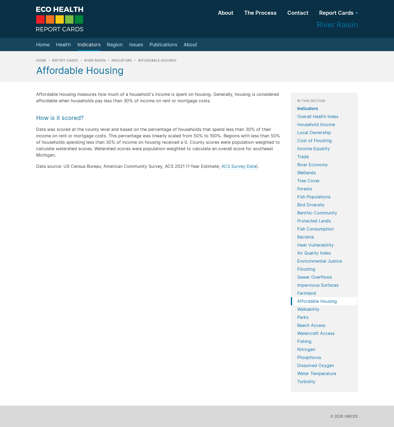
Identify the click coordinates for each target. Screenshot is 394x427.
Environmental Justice (319, 261)
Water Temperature (316, 373)
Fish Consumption (315, 229)
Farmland (306, 293)
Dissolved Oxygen (315, 365)
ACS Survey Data (238, 166)
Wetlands (306, 172)
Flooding (306, 269)
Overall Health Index (318, 116)
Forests (304, 188)
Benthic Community (317, 213)
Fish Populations (313, 196)
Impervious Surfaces (318, 285)
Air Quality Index (314, 253)
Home (43, 44)
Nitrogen (306, 349)
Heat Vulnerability (315, 245)
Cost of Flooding (314, 140)
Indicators (89, 44)
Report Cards (336, 13)
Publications (163, 44)
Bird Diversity (311, 204)
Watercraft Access (315, 333)
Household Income (316, 124)
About (225, 13)
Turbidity (306, 381)
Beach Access (311, 325)
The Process (260, 13)
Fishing (304, 341)
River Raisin (95, 60)
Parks (302, 317)
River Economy (312, 164)
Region (115, 44)
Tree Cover (308, 180)
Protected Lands (314, 221)
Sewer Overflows (314, 277)
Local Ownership (314, 132)
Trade (303, 156)
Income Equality (313, 148)
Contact (297, 13)
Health (63, 44)
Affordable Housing (317, 301)
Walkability (308, 309)
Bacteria (305, 237)
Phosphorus (309, 357)
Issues (136, 44)
